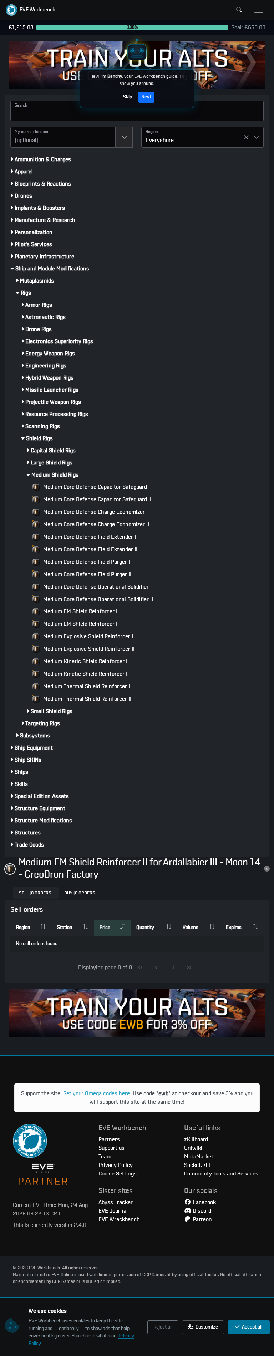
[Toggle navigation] (258, 10)
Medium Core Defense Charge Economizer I (95, 512)
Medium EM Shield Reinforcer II (80, 624)
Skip (127, 97)
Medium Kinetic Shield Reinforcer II (85, 674)
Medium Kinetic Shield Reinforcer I (84, 661)
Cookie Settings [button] (117, 1174)
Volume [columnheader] (190, 927)
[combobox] (63, 137)
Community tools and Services (221, 1174)
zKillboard (196, 1139)
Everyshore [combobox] (160, 140)
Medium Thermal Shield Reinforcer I (86, 686)
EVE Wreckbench (119, 1219)
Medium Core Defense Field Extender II (89, 549)
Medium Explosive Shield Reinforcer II (88, 649)
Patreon (201, 1219)
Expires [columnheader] (234, 927)
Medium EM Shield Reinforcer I (79, 611)
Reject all (162, 1327)
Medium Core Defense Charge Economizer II (95, 524)
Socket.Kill (197, 1165)
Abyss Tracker (115, 1202)
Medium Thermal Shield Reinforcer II (86, 699)
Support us (111, 1148)
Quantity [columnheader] (145, 927)
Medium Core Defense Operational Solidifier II (97, 599)
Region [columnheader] (23, 927)
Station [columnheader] (64, 927)
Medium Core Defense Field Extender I (89, 537)
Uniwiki (193, 1148)
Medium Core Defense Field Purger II (86, 574)
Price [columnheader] (105, 927)
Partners (109, 1139)
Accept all (251, 1327)
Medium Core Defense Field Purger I (86, 562)
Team (104, 1156)
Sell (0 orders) (36, 893)
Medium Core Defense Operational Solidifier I (97, 587)
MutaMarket (198, 1156)
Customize (206, 1327)
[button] (30, 9)
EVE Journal (113, 1211)
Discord (201, 1211)
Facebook (203, 1202)
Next (146, 97)
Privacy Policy (115, 1165)
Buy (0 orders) (80, 893)
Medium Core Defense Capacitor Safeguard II (96, 499)
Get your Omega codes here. (97, 1093)
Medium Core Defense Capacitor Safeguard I (96, 487)
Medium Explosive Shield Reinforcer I (87, 636)
